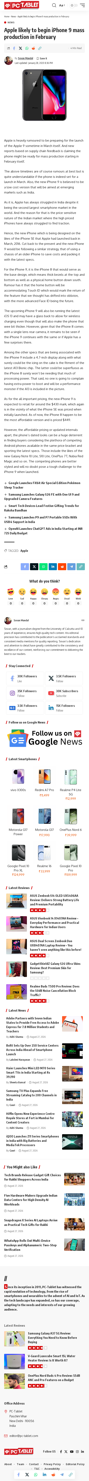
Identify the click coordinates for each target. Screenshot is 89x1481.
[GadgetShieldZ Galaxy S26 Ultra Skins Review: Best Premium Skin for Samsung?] (16, 969)
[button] (54, 5)
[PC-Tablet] (22, 5)
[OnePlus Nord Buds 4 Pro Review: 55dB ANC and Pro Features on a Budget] (14, 1381)
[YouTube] (72, 1451)
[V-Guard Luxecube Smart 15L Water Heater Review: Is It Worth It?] (14, 1361)
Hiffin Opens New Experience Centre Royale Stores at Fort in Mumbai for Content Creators (30, 1118)
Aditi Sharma (16, 1036)
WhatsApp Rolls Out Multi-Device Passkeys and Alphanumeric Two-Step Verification (30, 1245)
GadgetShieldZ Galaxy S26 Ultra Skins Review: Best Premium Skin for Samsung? (55, 968)
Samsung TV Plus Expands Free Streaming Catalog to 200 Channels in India (31, 1095)
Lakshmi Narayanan (20, 1059)
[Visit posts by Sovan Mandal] (8, 60)
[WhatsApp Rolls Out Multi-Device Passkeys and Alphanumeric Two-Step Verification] (74, 1244)
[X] (64, 678)
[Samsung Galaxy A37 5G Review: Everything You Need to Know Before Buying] (14, 1339)
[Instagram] (25, 693)
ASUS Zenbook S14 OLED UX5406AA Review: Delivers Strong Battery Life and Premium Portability (54, 900)
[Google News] (25, 708)
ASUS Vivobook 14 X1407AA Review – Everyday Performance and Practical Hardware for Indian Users (54, 923)
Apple (24, 550)
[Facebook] (25, 678)
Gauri (12, 1105)
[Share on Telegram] (62, 1474)
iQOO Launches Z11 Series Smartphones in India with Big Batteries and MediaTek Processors (32, 1141)
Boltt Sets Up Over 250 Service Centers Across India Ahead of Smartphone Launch (32, 1050)
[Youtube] (64, 693)
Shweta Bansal (17, 1082)
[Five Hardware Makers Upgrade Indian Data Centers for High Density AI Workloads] (74, 1199)
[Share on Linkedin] (44, 1474)
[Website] (83, 620)
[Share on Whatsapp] (27, 48)
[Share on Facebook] (14, 48)
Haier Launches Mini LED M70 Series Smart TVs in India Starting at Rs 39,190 (30, 1072)
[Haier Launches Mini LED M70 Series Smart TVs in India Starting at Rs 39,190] (72, 1073)
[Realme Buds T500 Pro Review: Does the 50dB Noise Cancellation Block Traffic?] (16, 992)
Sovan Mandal (25, 58)
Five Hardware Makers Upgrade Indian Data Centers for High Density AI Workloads (30, 1200)
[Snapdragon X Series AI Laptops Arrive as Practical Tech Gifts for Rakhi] (74, 1224)
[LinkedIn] (64, 708)
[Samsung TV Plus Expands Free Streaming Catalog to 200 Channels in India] (72, 1096)
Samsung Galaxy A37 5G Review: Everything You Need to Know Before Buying (52, 1338)
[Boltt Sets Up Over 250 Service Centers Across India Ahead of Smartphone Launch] (72, 1051)
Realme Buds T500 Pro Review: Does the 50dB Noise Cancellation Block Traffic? (54, 991)
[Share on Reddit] (33, 48)
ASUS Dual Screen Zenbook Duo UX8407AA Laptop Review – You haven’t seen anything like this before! (55, 945)
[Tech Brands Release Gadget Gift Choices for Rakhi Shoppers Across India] (74, 1179)
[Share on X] (20, 48)
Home (6, 16)
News (13, 16)
